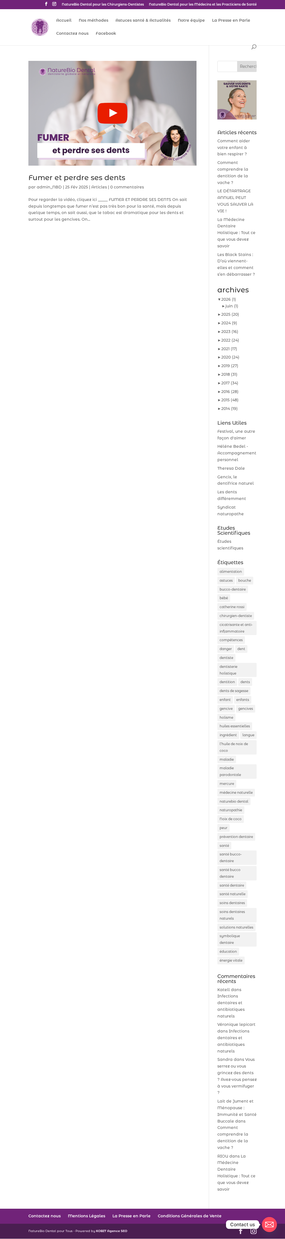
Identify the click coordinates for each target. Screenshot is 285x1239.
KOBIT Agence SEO (111, 1231)
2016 (230, 391)
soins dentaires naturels (232, 915)
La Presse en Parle (231, 20)
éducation (228, 951)
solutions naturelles (236, 927)
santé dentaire (232, 885)
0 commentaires (127, 187)
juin (231, 305)
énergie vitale (231, 960)
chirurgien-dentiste (236, 616)
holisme (226, 717)
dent (241, 649)
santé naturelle (232, 894)
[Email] (269, 1224)
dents (245, 682)
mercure (227, 784)
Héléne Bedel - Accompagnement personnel (236, 453)
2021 (229, 348)
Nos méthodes (93, 20)
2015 (230, 399)
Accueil (64, 20)
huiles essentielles (235, 726)
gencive (226, 708)
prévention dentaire (236, 837)
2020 (230, 357)
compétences (231, 640)
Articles (99, 187)
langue (248, 735)
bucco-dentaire (233, 589)
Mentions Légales (86, 1215)
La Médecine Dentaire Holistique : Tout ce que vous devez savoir (236, 232)
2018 (229, 374)
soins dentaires (232, 903)
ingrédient (228, 735)
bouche (244, 580)
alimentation (231, 571)
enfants (242, 700)
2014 (229, 408)
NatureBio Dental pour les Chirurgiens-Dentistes (103, 4)
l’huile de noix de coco (234, 747)
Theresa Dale (231, 468)
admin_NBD (49, 187)
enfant (225, 700)
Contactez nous (72, 33)
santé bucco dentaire (230, 873)
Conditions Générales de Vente (190, 1215)
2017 (229, 382)
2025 (230, 314)
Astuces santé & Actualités (143, 20)
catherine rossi (232, 607)
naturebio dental (234, 801)
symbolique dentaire (230, 939)
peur (223, 828)
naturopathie (231, 810)
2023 (229, 331)
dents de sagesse (234, 691)
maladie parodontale (230, 771)
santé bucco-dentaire (231, 857)
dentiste (226, 658)
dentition (227, 682)
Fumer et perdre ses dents (76, 177)
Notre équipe (191, 20)
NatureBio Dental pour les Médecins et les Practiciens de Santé (203, 4)
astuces (226, 580)
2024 (229, 322)
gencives (245, 708)
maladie (227, 759)
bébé (224, 598)
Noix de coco (231, 819)
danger (226, 649)
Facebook (106, 33)
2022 (230, 340)
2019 (229, 365)
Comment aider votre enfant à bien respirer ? (233, 147)
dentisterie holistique (228, 670)
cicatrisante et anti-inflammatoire (236, 628)
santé (224, 846)
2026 (228, 299)
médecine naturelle (236, 792)
